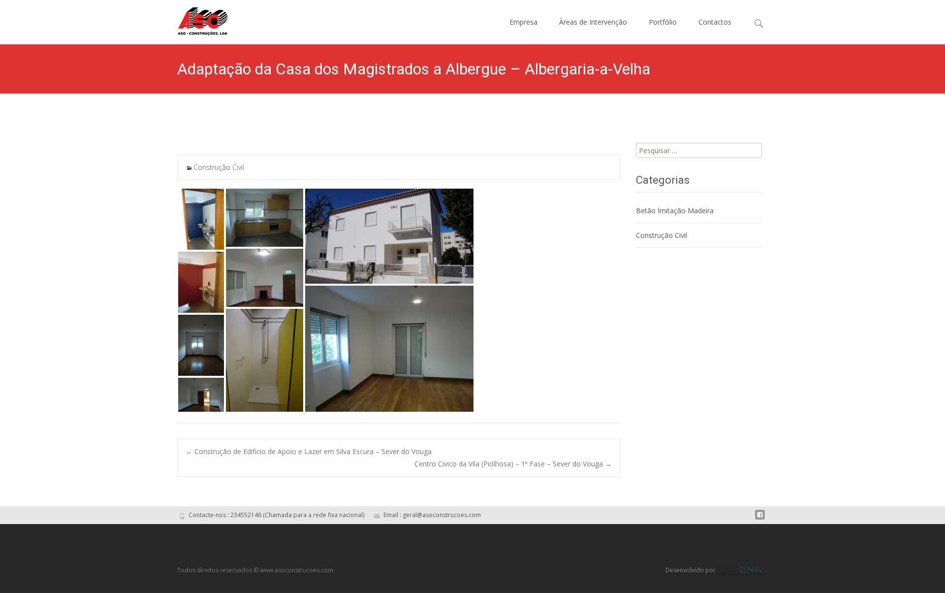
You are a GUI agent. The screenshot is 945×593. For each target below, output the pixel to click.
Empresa (523, 22)
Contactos (714, 22)
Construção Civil (218, 167)
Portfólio (663, 22)
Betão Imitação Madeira (675, 210)
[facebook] (760, 518)
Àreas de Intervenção (593, 22)
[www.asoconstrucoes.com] (194, 19)
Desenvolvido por (691, 570)
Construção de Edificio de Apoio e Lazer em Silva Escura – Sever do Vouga (309, 451)
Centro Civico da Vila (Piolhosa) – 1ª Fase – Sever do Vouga (513, 463)
